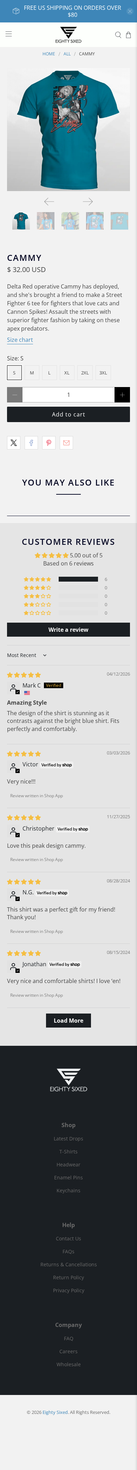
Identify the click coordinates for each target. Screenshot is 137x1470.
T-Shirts (68, 1151)
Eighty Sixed (55, 1412)
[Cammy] (68, 129)
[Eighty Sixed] (68, 34)
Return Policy (68, 1277)
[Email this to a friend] (66, 442)
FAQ (68, 1338)
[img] (24, 675)
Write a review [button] (68, 630)
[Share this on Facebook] (31, 442)
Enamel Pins (68, 1177)
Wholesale (69, 1364)
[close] (129, 11)
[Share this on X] (13, 442)
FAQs (68, 1251)
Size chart (20, 340)
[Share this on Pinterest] (49, 442)
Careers (68, 1351)
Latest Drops (68, 1138)
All (67, 54)
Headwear (68, 1164)
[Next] (88, 201)
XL (67, 373)
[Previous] (49, 201)
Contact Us (68, 1238)
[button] (38, 579)
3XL (103, 373)
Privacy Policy (68, 1290)
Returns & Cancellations (68, 1264)
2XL (85, 373)
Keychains (68, 1190)
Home (49, 54)
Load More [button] (68, 1020)
